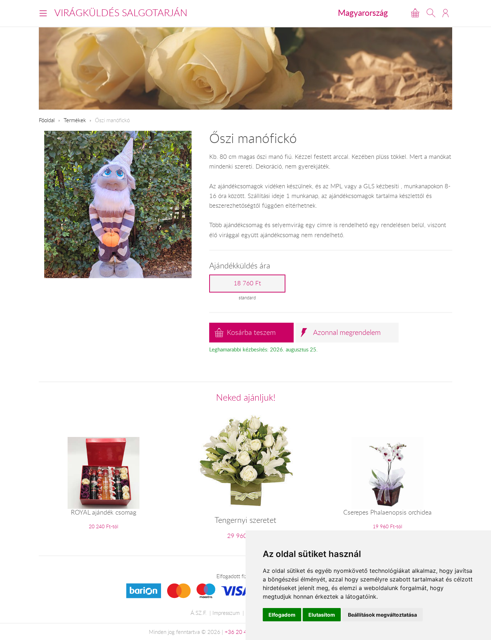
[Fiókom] (445, 13)
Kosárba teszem (251, 332)
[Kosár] (415, 13)
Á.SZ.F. (199, 612)
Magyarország (363, 12)
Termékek (75, 120)
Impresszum (226, 612)
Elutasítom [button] (321, 615)
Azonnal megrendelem (347, 332)
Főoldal (47, 120)
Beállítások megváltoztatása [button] (382, 615)
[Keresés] (431, 13)
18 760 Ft (247, 283)
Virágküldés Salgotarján (120, 12)
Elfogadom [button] (282, 615)
